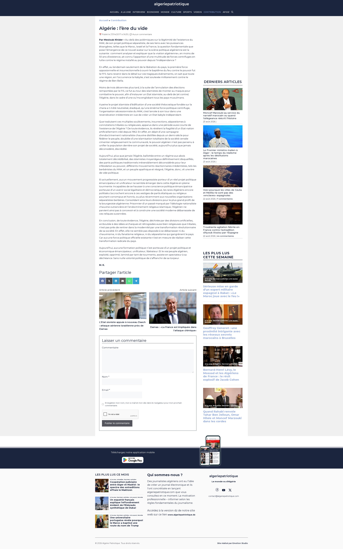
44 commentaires (225, 236)
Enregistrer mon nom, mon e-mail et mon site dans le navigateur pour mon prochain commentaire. (143, 404)
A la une (126, 12)
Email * (106, 390)
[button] (232, 12)
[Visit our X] (230, 490)
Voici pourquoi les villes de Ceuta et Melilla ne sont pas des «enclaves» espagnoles (222, 193)
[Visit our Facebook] (217, 490)
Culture (176, 12)
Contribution (212, 12)
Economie (153, 12)
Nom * (105, 376)
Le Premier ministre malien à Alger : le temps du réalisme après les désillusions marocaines (220, 154)
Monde (165, 12)
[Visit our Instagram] (223, 490)
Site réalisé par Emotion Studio (232, 543)
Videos (198, 12)
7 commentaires (225, 199)
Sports (187, 12)
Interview (139, 12)
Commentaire (110, 347)
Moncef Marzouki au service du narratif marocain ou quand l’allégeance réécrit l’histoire (221, 115)
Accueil (114, 12)
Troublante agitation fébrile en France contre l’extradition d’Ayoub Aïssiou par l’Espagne (221, 230)
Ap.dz (226, 12)
